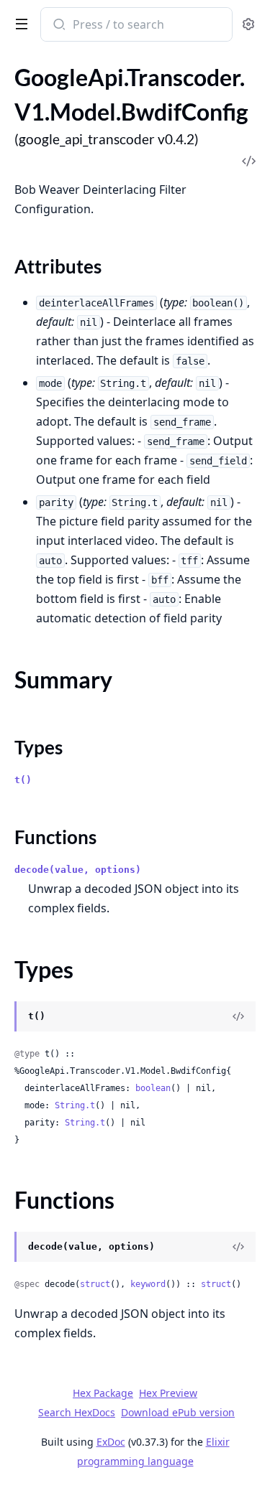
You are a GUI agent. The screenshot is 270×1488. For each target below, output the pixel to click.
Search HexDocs (76, 1412)
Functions (55, 837)
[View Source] (238, 1016)
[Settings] (248, 25)
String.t (75, 1105)
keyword (148, 1284)
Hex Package (103, 1393)
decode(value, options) (77, 869)
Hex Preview (168, 1393)
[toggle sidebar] (18, 23)
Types (38, 747)
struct (95, 1284)
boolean (153, 1088)
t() (23, 780)
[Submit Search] (58, 26)
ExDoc (110, 1442)
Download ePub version (178, 1412)
